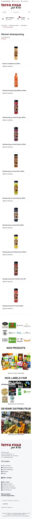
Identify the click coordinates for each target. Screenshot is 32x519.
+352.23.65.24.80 (8, 457)
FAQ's (4, 473)
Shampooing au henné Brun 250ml (13, 171)
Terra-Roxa (4, 25)
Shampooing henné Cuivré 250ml (12, 306)
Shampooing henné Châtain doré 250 (14, 279)
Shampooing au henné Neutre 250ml (13, 198)
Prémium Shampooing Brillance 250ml (14, 90)
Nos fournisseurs (6, 490)
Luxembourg (25, 1)
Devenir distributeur (8, 66)
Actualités (5, 471)
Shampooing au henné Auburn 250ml (14, 144)
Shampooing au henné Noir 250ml (13, 225)
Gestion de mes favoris (8, 486)
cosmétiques (23, 25)
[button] (8, 18)
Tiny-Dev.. (27, 516)
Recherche (25, 513)
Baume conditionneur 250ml (11, 63)
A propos (6, 461)
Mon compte (7, 478)
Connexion (9, 19)
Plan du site (11, 513)
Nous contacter (6, 465)
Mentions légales (17, 513)
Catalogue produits (7, 467)
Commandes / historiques (9, 488)
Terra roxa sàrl (16, 1)
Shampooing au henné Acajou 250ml (13, 117)
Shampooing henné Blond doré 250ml (14, 252)
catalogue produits (14, 25)
